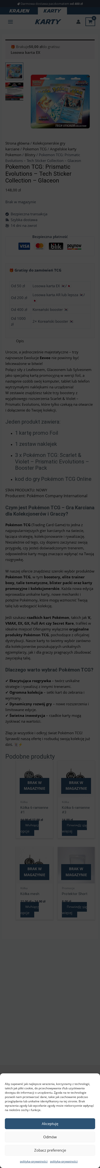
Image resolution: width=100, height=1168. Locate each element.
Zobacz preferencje (50, 1150)
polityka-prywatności (34, 1161)
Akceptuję (50, 1123)
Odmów (50, 1136)
